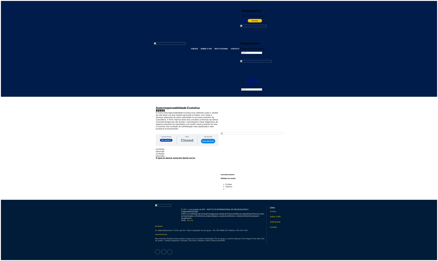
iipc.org (190, 220)
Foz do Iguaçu (220, 239)
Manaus (237, 239)
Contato (235, 49)
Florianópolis (209, 239)
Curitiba (200, 239)
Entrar (244, 21)
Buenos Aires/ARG (218, 240)
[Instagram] (157, 251)
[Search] (262, 2)
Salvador (184, 240)
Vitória (208, 240)
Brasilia (169, 239)
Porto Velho (256, 239)
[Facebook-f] (163, 251)
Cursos (194, 49)
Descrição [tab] (160, 151)
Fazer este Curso (208, 141)
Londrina (230, 239)
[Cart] (243, 5)
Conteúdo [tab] (160, 149)
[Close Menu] (241, 74)
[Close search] (242, 98)
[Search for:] (251, 52)
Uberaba (201, 240)
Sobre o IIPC (206, 49)
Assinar (255, 21)
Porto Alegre (246, 239)
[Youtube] (169, 251)
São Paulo (192, 240)
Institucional (221, 49)
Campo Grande (179, 239)
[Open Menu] (241, 24)
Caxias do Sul (191, 239)
